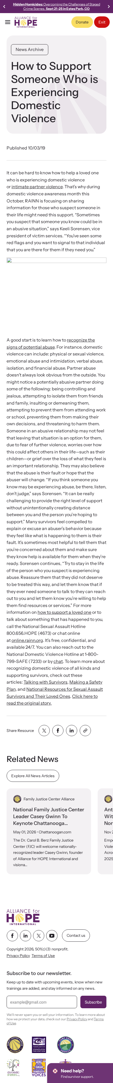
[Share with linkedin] (71, 730)
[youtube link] (52, 935)
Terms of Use (43, 955)
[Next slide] (108, 6)
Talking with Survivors (45, 682)
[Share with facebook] (58, 730)
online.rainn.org (27, 640)
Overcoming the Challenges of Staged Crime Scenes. (56, 6)
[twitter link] (38, 935)
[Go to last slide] (4, 6)
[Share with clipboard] (85, 730)
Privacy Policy (18, 955)
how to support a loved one (64, 612)
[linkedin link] (25, 935)
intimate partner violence (37, 186)
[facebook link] (12, 935)
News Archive (30, 49)
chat (58, 661)
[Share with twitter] (44, 730)
